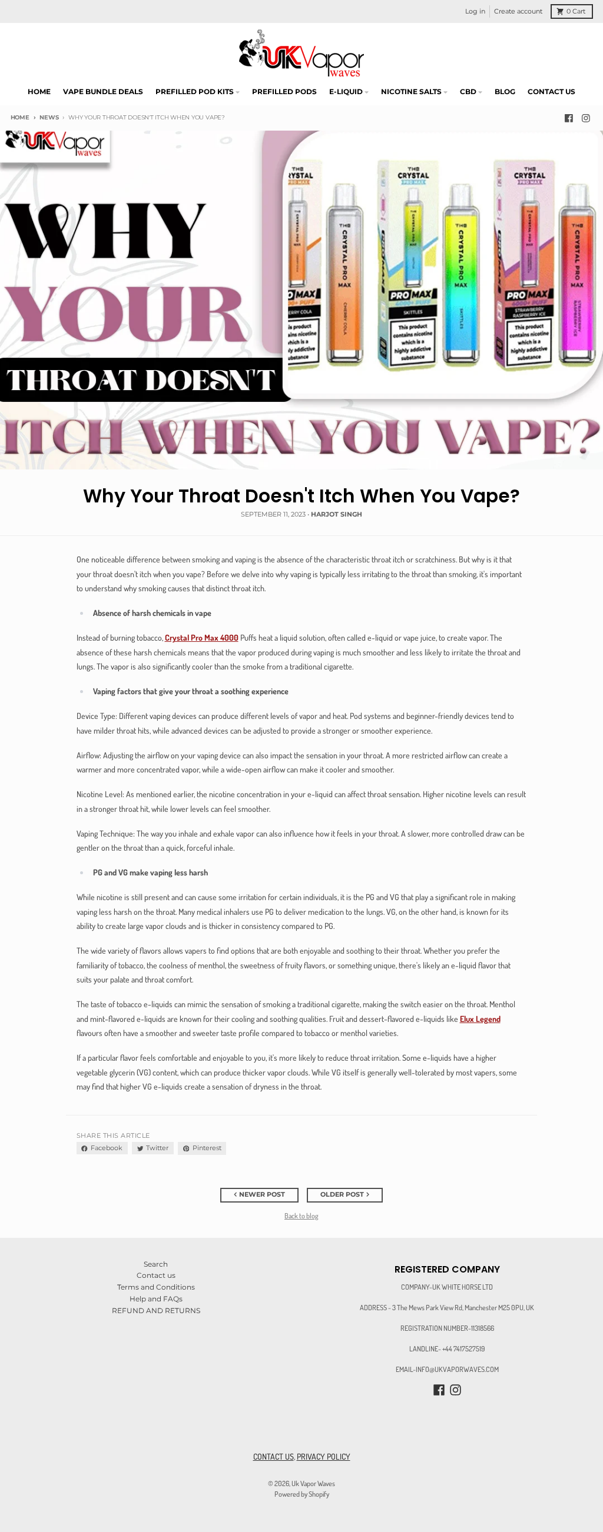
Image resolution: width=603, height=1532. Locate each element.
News (48, 117)
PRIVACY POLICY (323, 1456)
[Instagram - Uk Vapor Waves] (586, 118)
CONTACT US (273, 1456)
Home (20, 117)
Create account (518, 11)
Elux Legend (480, 1019)
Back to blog (301, 1215)
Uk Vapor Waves (313, 1483)
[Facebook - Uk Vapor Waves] (568, 118)
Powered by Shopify (301, 1493)
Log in (475, 11)
